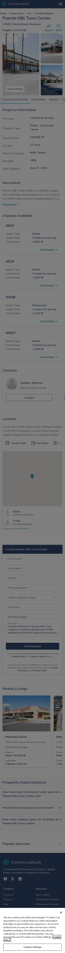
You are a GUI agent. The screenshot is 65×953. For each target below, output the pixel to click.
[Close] (61, 912)
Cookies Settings (33, 947)
